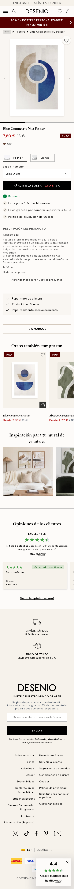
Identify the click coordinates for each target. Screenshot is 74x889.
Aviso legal (28, 768)
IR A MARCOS (37, 328)
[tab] (12, 121)
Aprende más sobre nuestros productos (37, 279)
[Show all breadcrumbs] (7, 32)
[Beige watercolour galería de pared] (28, 471)
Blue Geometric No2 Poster (47, 31)
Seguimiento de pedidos (54, 768)
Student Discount (24, 798)
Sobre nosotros (25, 755)
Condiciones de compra (54, 775)
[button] (53, 872)
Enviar (37, 730)
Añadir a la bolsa (37, 185)
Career (30, 775)
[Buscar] (14, 11)
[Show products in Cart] (68, 11)
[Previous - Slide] (5, 78)
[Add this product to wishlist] (66, 40)
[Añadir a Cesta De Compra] (42, 405)
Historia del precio (14, 272)
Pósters (20, 31)
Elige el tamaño (13, 166)
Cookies (44, 781)
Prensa (30, 762)
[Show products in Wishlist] (60, 11)
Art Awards (28, 816)
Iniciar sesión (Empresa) (19, 822)
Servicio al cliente (50, 762)
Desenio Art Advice (51, 755)
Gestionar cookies (51, 803)
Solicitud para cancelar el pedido (54, 795)
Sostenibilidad (26, 781)
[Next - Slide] (69, 78)
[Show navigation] (6, 11)
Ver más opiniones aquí (37, 598)
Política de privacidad (47, 739)
